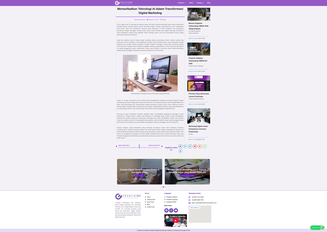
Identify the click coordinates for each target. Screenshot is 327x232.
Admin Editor (193, 139)
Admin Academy (193, 38)
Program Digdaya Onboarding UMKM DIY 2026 (198, 60)
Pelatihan (141, 175)
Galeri (191, 3)
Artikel (191, 66)
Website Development (199, 99)
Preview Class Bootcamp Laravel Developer (199, 95)
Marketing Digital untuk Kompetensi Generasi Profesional (198, 129)
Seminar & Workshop (193, 33)
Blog (208, 3)
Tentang (199, 3)
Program (181, 3)
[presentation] (118, 175)
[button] (180, 146)
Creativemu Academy (195, 31)
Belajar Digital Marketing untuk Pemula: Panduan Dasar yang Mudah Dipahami (187, 170)
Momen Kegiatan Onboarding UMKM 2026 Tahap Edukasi (198, 26)
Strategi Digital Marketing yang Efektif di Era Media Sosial (139, 170)
